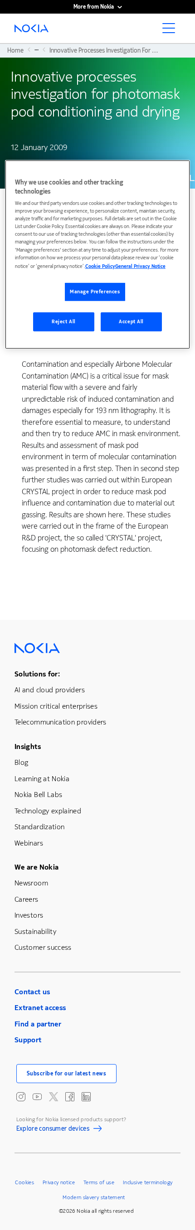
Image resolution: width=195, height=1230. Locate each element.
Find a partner (38, 1024)
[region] (97, 254)
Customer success (43, 947)
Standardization (39, 826)
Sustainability (35, 931)
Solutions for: (37, 674)
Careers (27, 899)
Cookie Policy (100, 266)
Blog (21, 762)
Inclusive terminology (148, 1182)
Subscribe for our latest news (67, 1073)
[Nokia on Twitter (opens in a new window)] (53, 1096)
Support (28, 1040)
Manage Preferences (95, 291)
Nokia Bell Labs (38, 794)
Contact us (32, 992)
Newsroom (31, 883)
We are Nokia (36, 867)
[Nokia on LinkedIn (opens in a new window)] (86, 1096)
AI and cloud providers (50, 689)
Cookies (24, 1182)
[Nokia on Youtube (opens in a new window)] (37, 1096)
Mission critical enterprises (56, 706)
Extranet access (40, 1007)
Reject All (64, 321)
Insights (28, 746)
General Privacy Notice (140, 266)
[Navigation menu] (171, 30)
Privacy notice (59, 1182)
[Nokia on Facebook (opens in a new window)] (69, 1096)
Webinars (29, 843)
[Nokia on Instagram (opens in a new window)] (20, 1096)
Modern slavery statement (94, 1197)
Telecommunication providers (61, 722)
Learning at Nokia (42, 778)
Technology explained (48, 811)
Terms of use (98, 1182)
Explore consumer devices (53, 1130)
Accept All (131, 321)
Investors (29, 915)
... (36, 49)
